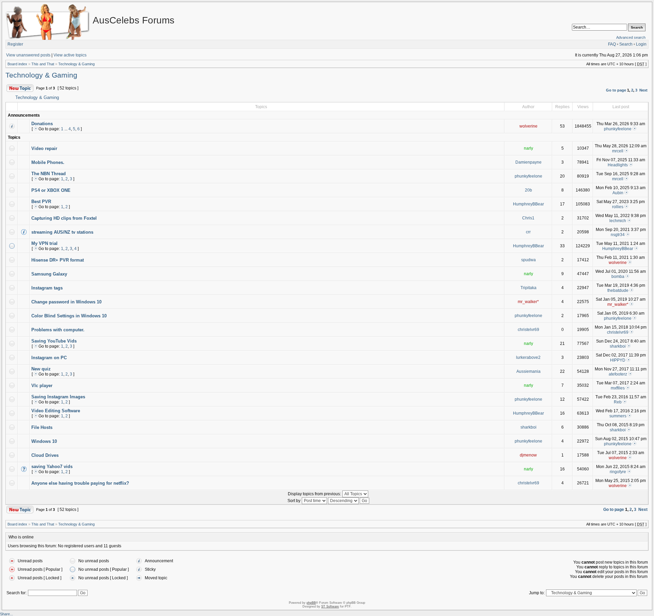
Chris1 (528, 218)
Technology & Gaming (76, 64)
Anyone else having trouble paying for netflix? (80, 483)
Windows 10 (44, 441)
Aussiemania (528, 371)
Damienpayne (528, 162)
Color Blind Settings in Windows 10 (69, 315)
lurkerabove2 (528, 357)
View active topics (70, 55)
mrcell (617, 151)
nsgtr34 (618, 234)
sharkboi (618, 346)
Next (643, 90)
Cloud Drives (45, 455)
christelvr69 (528, 329)
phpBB (311, 602)
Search (626, 44)
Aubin (617, 192)
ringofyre (618, 471)
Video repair (44, 148)
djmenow (528, 455)
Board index (17, 64)
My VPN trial (44, 243)
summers (617, 416)
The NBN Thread (48, 173)
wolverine (528, 126)
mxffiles (618, 388)
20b (528, 190)
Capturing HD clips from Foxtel (64, 218)
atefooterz (618, 374)
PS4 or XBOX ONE (51, 190)
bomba (617, 276)
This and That (42, 64)
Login (641, 44)
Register (15, 44)
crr (528, 232)
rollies (617, 206)
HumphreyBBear (528, 204)
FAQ (612, 44)
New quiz (41, 368)
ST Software (330, 606)
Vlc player (41, 385)
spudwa (528, 259)
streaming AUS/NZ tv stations (62, 232)
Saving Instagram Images (58, 396)
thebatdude (617, 290)
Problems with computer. (57, 329)
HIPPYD (617, 360)
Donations (42, 123)
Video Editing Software (55, 410)
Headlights (618, 165)
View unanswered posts (28, 55)
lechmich (617, 220)
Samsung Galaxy (49, 274)
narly (528, 148)
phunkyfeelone (618, 129)
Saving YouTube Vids (54, 341)
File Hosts (41, 427)
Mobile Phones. (47, 162)
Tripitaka (528, 287)
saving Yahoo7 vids (52, 466)
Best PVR (41, 201)
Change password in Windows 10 (66, 301)
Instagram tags (47, 287)
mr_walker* (528, 301)
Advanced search (630, 37)
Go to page (616, 90)
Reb (618, 402)
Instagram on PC (49, 357)
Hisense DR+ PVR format (57, 260)
